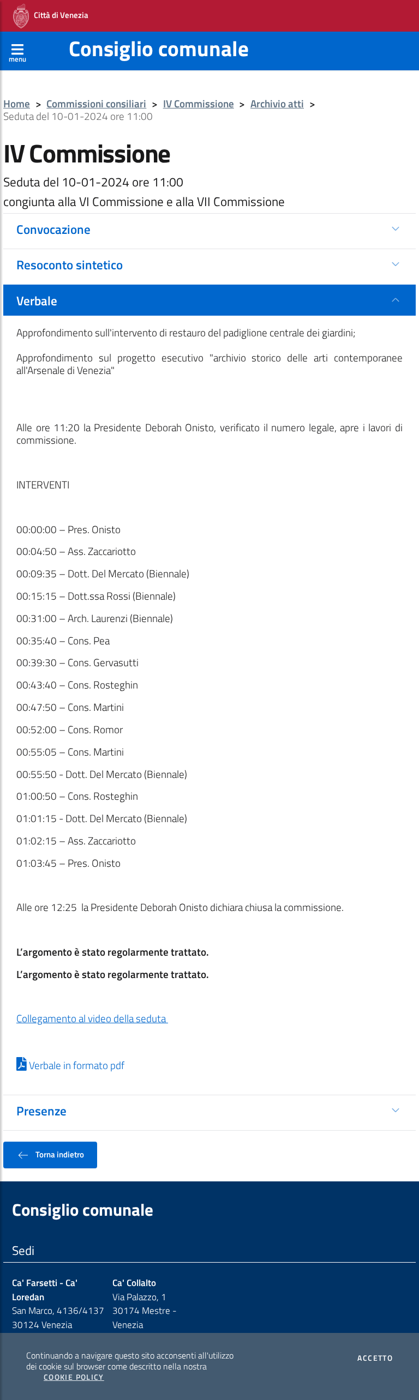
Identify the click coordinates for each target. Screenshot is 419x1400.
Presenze (41, 1110)
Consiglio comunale (159, 48)
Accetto (375, 1358)
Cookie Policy (74, 1377)
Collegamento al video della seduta (92, 1018)
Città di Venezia (58, 15)
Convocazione (53, 229)
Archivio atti (277, 104)
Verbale (36, 300)
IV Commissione (198, 104)
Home (16, 104)
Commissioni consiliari (96, 104)
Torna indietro (59, 1154)
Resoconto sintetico (69, 264)
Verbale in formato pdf (75, 1065)
